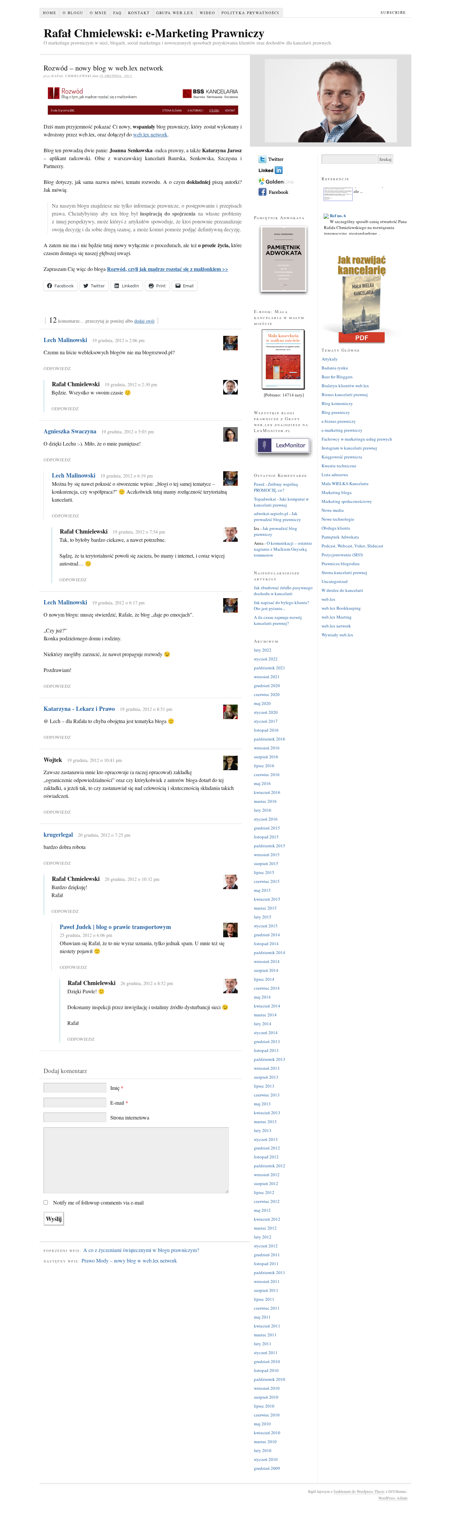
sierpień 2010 (266, 1397)
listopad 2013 (266, 1050)
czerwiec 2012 (267, 1201)
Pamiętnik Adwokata (340, 537)
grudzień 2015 (267, 828)
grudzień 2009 (267, 1468)
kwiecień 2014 (267, 1006)
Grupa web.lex (174, 12)
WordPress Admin (392, 1497)
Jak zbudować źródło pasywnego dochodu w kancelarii (283, 590)
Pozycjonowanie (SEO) (342, 555)
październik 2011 (269, 1272)
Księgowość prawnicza (342, 457)
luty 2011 (262, 1344)
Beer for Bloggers (337, 377)
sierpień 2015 (266, 863)
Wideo (207, 12)
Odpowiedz (57, 368)
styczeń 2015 (266, 926)
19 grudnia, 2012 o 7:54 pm (139, 532)
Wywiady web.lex (337, 635)
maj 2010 (262, 1424)
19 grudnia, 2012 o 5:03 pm (127, 431)
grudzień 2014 (267, 935)
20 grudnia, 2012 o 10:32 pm (132, 879)
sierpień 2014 (266, 970)
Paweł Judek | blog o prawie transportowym (115, 926)
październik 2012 (269, 1166)
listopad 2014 (266, 943)
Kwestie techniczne (339, 466)
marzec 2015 (265, 908)
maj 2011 (262, 1317)
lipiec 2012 (264, 1192)
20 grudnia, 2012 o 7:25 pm (104, 835)
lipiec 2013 (264, 1086)
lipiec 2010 (264, 1406)
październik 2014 (269, 952)
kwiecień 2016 (267, 792)
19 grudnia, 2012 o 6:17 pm (118, 602)
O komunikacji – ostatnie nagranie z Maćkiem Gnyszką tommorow (283, 549)
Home (49, 12)
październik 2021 (269, 668)
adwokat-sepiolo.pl (271, 513)
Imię (116, 1087)
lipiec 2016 (264, 766)
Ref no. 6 (338, 209)
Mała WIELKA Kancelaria (345, 483)
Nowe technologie (338, 519)
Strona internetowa (129, 1117)
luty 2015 (262, 917)
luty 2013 (262, 1130)
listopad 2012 (266, 1157)
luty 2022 (262, 650)
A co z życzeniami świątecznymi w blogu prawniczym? (141, 1249)
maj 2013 (262, 1104)
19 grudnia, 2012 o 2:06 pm (118, 340)
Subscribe (393, 12)
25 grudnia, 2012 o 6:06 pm (86, 935)
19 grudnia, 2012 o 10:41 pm (94, 760)
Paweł (259, 484)
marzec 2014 (265, 1015)
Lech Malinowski (65, 339)
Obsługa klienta (336, 528)
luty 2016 (262, 810)
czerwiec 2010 (267, 1415)
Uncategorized (335, 581)
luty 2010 (262, 1450)
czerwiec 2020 (267, 694)
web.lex (328, 599)
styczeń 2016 (266, 819)
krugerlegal (58, 834)
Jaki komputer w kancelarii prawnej (281, 502)
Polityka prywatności (250, 12)
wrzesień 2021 (267, 677)
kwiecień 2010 (267, 1433)
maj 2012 (262, 1210)
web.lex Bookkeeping (341, 608)
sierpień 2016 (266, 757)
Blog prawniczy (336, 412)
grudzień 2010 (267, 1361)
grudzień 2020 (267, 685)
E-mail (119, 1102)
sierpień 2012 (266, 1183)
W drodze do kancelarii (342, 590)
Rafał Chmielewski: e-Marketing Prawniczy (154, 32)
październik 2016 (269, 739)
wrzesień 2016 (267, 748)
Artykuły (330, 359)
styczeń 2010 (266, 1459)
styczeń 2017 (266, 721)
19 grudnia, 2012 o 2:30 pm (131, 384)
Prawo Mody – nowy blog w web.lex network (129, 1260)
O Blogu (73, 12)
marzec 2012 (265, 1228)
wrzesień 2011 (267, 1281)
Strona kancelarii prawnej (344, 572)
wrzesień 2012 (267, 1175)
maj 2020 (262, 703)
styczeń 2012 (266, 1246)
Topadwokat (265, 499)
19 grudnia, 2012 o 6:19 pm (126, 476)
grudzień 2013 (267, 1041)
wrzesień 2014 (267, 961)
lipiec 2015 (264, 872)
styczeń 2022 (266, 659)
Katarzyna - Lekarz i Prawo (79, 708)
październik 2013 (269, 1059)
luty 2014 (262, 1024)
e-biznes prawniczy (339, 421)
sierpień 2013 (266, 1077)
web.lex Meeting (337, 617)
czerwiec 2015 (267, 881)
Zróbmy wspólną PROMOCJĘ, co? (276, 487)
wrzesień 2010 (267, 1388)
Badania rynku (335, 368)
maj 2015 (262, 890)
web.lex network (150, 134)
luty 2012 (262, 1237)
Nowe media (333, 510)
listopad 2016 (266, 730)
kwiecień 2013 (267, 1113)
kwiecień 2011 (267, 1326)
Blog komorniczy (337, 403)
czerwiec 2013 (267, 1095)
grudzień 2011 (267, 1255)
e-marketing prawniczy (342, 430)
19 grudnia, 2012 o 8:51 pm (146, 709)
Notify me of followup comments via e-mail (98, 1202)
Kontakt (139, 12)
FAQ (117, 12)
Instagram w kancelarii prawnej (349, 448)
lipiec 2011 (264, 1299)
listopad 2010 (266, 1370)
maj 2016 (262, 783)
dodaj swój (144, 321)
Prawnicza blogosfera (341, 564)
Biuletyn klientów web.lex (345, 386)
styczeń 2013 (266, 1139)
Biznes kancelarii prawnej (345, 394)
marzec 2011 (265, 1335)
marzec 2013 (265, 1121)
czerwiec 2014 (267, 988)
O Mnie (98, 12)
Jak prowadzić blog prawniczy (277, 516)
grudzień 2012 (267, 1148)
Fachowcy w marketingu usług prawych (357, 439)
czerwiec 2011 (267, 1308)
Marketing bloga (337, 492)
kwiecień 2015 (267, 899)
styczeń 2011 (266, 1352)
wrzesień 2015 (267, 855)
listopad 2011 (266, 1263)
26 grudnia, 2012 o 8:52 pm (147, 983)
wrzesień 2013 (267, 1068)
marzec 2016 (265, 801)
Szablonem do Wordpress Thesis (359, 1491)
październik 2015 (269, 846)
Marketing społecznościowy (347, 501)
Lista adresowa (335, 475)
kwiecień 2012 (267, 1219)
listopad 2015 (266, 837)
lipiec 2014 (264, 979)
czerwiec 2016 (267, 774)
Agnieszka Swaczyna (70, 431)
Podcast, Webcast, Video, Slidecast (352, 546)
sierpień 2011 (266, 1290)
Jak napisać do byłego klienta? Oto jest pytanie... (281, 605)
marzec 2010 (265, 1441)
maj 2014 (262, 997)
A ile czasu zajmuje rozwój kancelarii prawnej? (278, 620)
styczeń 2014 (266, 1032)
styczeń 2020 (266, 712)
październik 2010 (269, 1379)
